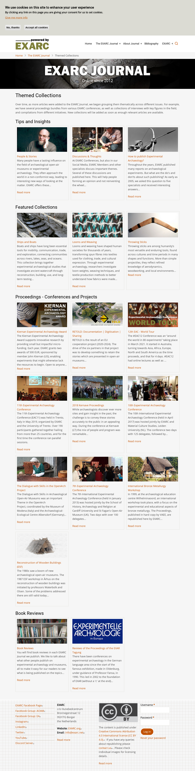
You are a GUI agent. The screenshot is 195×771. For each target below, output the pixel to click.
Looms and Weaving (84, 242)
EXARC (166, 43)
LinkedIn (20, 727)
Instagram (21, 721)
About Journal (131, 43)
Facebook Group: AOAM (29, 711)
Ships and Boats (26, 242)
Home (88, 43)
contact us (105, 748)
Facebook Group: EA (27, 716)
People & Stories (27, 156)
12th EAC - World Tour (141, 331)
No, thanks (13, 27)
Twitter (19, 732)
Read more (23, 192)
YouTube (20, 737)
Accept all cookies (36, 27)
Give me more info (16, 17)
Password (146, 717)
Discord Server (24, 743)
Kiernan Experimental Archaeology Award (42, 331)
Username (146, 705)
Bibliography (151, 43)
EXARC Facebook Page (28, 705)
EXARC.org (74, 728)
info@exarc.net (74, 732)
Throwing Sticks (137, 242)
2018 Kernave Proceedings (88, 405)
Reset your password (153, 738)
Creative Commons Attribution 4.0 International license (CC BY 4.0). (117, 735)
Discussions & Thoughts (86, 156)
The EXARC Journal (107, 43)
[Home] (32, 43)
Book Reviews (25, 648)
